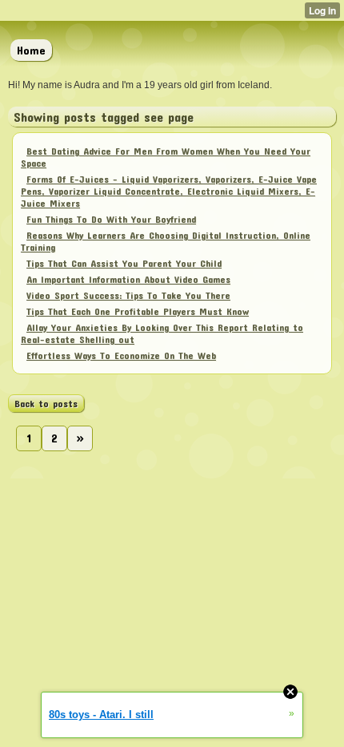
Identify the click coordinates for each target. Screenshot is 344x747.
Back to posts (46, 403)
